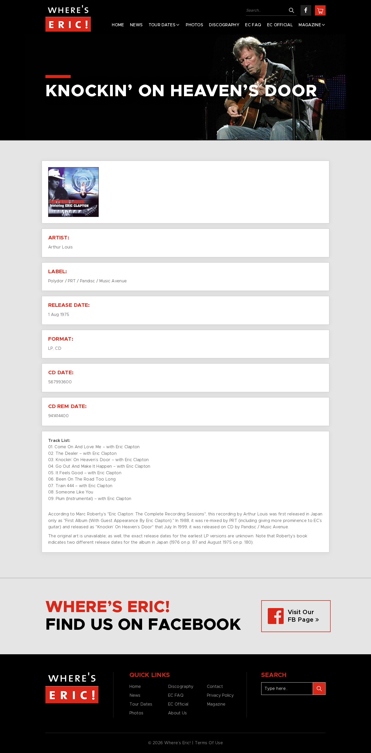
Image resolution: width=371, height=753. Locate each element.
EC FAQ (253, 25)
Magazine (310, 25)
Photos (194, 25)
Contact (215, 687)
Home (118, 25)
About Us (177, 713)
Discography (224, 25)
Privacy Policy (220, 695)
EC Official (280, 25)
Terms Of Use (209, 743)
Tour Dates (162, 25)
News (136, 25)
